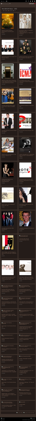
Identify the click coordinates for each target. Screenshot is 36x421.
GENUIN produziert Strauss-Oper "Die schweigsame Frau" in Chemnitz (26, 315)
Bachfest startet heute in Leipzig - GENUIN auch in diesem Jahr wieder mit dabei (9, 315)
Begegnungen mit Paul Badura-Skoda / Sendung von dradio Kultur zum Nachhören (9, 394)
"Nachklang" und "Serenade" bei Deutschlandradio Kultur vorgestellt (9, 371)
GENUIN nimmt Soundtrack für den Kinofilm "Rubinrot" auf (9, 155)
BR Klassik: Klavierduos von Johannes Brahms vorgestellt (25, 393)
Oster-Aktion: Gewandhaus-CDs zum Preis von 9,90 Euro (26, 349)
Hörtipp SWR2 (22, 404)
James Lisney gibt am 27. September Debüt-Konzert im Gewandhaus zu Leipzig (26, 155)
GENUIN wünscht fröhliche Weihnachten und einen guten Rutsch (8, 31)
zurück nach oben (31, 412)
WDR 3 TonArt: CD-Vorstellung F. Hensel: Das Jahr (8, 205)
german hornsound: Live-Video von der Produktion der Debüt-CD (26, 57)
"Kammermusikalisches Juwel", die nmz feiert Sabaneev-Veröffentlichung (26, 371)
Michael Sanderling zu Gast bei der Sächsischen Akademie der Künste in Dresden (9, 303)
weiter (22, 412)
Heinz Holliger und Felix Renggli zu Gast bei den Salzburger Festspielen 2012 (9, 253)
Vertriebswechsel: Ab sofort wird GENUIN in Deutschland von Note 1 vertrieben (26, 180)
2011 (11, 10)
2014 (4, 10)
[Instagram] (26, 1)
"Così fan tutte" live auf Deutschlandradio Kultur (24, 239)
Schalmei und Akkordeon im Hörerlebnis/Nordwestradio (7, 360)
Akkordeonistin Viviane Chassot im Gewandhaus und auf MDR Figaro (26, 302)
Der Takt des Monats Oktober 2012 (26, 130)
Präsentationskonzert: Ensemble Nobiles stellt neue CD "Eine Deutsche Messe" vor (25, 327)
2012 (9, 10)
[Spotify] (32, 1)
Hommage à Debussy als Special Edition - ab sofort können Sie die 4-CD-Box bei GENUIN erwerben (26, 278)
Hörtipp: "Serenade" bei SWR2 (25, 358)
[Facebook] (28, 1)
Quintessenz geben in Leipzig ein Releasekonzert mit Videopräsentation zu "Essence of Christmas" (26, 32)
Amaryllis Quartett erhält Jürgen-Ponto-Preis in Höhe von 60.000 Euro (8, 106)
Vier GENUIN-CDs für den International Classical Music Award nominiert (26, 81)
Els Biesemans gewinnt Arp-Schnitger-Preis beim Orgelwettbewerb (7, 180)
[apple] (35, 1)
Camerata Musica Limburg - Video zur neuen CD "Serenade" (9, 406)
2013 (6, 10)
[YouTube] (30, 1)
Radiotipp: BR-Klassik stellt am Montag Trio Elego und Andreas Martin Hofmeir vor (8, 290)
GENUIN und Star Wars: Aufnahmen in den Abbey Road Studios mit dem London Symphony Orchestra (9, 81)
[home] (1, 4)
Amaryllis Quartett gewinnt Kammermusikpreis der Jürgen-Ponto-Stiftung (25, 290)
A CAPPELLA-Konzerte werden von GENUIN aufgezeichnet (26, 339)
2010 (13, 10)
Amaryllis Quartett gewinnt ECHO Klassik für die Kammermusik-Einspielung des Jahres (8, 278)
